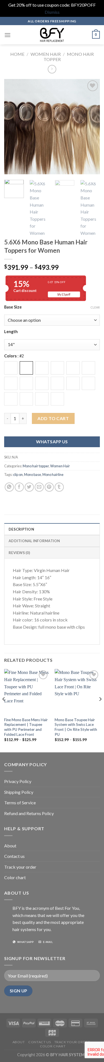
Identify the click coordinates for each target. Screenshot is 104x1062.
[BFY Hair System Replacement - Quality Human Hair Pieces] (52, 34)
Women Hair (46, 54)
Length (11, 332)
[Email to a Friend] (39, 487)
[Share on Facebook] (19, 487)
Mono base (32, 474)
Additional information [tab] (34, 541)
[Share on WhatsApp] (9, 487)
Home (17, 54)
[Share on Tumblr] (59, 487)
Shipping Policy (18, 792)
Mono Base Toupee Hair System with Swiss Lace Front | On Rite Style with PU (76, 727)
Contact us (14, 856)
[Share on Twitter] (29, 487)
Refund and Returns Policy (29, 813)
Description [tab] (21, 529)
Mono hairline (53, 474)
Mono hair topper (36, 466)
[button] (45, 289)
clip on (18, 474)
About (10, 845)
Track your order (20, 866)
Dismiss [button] (52, 12)
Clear (95, 307)
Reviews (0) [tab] (19, 552)
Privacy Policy (17, 781)
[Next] (91, 126)
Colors (14, 356)
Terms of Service (20, 802)
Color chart (15, 877)
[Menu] (7, 35)
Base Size (13, 307)
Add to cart (53, 418)
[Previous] (13, 126)
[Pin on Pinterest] (49, 487)
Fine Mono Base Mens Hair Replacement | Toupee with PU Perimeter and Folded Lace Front (26, 727)
